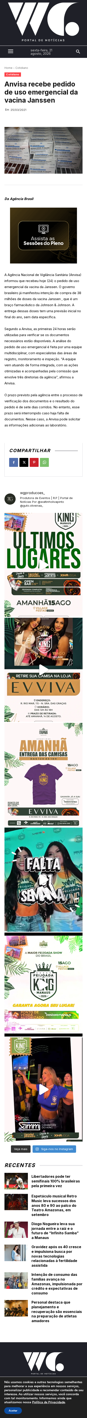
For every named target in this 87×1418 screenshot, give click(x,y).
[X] (23, 462)
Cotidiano (21, 68)
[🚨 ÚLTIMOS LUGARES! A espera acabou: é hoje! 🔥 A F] (43, 565)
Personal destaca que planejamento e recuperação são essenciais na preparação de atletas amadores (56, 1311)
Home (8, 68)
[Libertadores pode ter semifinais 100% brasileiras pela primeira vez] (16, 1181)
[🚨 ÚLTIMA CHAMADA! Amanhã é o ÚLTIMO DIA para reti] (43, 670)
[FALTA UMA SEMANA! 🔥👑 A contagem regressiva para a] (43, 880)
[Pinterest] (34, 462)
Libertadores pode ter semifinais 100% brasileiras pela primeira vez (55, 1181)
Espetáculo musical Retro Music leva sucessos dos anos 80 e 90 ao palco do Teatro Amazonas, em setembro (54, 1205)
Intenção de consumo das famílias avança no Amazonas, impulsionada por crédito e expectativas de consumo (57, 1283)
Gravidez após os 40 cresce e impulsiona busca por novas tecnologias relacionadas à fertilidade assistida (56, 1256)
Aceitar (13, 1410)
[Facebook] (13, 462)
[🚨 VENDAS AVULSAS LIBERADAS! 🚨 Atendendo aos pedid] (43, 985)
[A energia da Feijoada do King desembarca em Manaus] (43, 1089)
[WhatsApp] (44, 462)
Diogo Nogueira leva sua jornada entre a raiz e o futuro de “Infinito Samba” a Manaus (55, 1231)
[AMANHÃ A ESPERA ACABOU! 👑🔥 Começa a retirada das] (43, 775)
